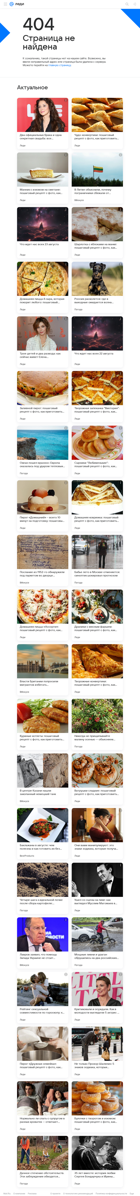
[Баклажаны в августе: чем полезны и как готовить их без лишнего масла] (42, 833)
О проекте (55, 1193)
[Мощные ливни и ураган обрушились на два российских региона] (97, 943)
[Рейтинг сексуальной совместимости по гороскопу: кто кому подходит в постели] (42, 997)
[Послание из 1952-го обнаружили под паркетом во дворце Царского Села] (42, 560)
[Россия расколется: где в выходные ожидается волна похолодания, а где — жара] (97, 287)
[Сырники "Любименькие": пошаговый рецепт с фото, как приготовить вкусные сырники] (97, 451)
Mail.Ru (7, 1193)
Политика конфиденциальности (111, 1193)
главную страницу (59, 65)
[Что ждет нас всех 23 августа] (42, 232)
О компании (19, 1193)
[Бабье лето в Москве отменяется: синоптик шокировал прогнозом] (97, 560)
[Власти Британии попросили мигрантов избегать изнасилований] (42, 669)
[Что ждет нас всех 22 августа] (97, 342)
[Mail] (12, 4)
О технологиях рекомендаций (78, 1193)
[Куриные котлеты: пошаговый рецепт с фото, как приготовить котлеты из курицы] (42, 724)
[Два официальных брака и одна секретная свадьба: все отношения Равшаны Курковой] (42, 123)
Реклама (32, 1193)
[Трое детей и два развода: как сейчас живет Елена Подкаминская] (42, 342)
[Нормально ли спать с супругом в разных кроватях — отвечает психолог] (42, 1106)
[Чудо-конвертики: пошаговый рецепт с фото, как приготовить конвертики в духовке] (97, 123)
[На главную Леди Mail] (19, 4)
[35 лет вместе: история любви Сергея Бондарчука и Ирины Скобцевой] (97, 1161)
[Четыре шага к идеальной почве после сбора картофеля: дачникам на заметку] (42, 888)
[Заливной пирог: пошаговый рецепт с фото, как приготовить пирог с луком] (42, 396)
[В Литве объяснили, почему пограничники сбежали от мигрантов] (97, 178)
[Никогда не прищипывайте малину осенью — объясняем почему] (97, 724)
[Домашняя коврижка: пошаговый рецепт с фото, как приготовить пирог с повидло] (97, 505)
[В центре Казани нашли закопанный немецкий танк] (42, 779)
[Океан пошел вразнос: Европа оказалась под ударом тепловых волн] (42, 451)
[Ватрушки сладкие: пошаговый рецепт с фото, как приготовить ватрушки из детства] (97, 779)
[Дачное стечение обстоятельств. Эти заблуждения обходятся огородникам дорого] (42, 1161)
